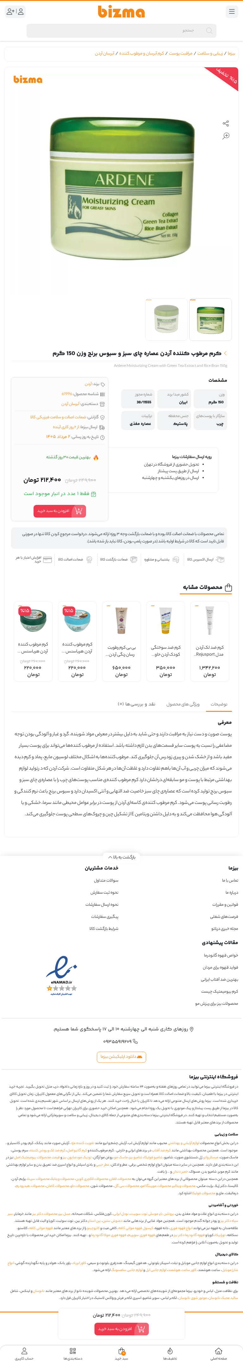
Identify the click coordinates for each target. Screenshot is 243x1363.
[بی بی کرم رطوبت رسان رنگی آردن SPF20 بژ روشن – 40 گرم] (121, 621)
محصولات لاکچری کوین (92, 1179)
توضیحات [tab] (219, 704)
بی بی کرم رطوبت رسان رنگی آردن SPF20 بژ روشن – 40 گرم (121, 652)
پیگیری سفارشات (104, 917)
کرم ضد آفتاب (161, 1151)
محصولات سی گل (126, 1186)
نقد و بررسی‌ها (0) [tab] (136, 704)
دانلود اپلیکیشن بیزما (119, 1057)
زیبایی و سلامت (210, 53)
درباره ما (232, 893)
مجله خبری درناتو (224, 929)
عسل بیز (65, 1214)
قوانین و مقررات (225, 905)
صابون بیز (70, 1158)
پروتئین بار (167, 1214)
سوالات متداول (106, 880)
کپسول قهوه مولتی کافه (135, 1228)
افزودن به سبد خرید (53, 511)
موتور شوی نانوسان (192, 1298)
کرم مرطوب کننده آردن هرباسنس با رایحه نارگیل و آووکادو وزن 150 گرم (33, 648)
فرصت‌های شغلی (224, 917)
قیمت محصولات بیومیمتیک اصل (37, 1158)
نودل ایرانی (121, 1214)
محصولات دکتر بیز (45, 1214)
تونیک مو (85, 1158)
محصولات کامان (57, 1186)
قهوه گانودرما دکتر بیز (189, 1235)
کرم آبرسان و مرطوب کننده (141, 53)
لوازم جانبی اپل (156, 1270)
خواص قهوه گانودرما (221, 955)
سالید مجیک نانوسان (223, 1298)
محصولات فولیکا (203, 1193)
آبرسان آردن (104, 53)
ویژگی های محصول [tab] (183, 704)
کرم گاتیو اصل (77, 1151)
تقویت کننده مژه (82, 1143)
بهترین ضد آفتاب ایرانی (219, 979)
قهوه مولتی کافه (41, 1228)
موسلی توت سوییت (144, 1214)
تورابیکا (220, 1235)
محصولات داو (80, 1186)
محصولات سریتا (39, 1179)
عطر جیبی (102, 1165)
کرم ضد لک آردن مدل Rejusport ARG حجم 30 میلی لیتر (210, 652)
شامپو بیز (135, 1158)
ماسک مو (121, 1158)
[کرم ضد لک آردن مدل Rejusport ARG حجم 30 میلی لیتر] (210, 621)
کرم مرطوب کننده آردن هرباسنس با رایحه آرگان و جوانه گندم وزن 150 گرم (77, 648)
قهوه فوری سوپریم (141, 1235)
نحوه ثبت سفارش (104, 893)
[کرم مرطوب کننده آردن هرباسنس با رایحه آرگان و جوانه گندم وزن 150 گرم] (77, 621)
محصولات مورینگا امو (156, 1186)
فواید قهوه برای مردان (220, 967)
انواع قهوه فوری (181, 1228)
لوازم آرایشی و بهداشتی (183, 1143)
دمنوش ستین (112, 1221)
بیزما (231, 53)
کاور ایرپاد (79, 1263)
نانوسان (39, 1291)
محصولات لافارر (120, 1179)
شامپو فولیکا (153, 1158)
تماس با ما (230, 880)
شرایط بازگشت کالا (104, 929)
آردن (88, 384)
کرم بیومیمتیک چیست (219, 992)
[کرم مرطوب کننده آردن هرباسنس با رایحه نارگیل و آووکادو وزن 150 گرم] (33, 621)
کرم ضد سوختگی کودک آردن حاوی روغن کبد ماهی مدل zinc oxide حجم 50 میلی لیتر (166, 652)
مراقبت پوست (180, 53)
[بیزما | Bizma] (121, 12)
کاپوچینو (93, 1228)
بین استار (95, 1221)
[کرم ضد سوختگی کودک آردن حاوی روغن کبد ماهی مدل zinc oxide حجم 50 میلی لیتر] (166, 621)
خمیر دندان (180, 1172)
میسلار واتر (211, 1158)
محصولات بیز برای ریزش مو (216, 1004)
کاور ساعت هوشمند (182, 1270)
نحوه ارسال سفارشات (101, 905)
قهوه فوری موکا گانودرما (108, 1235)
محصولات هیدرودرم (30, 1186)
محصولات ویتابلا (62, 1179)
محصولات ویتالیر (184, 1186)
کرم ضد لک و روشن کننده (47, 1151)
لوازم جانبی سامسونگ (127, 1270)
